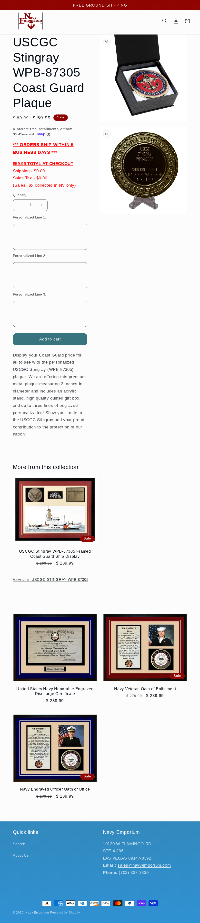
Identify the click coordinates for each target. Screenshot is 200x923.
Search (19, 844)
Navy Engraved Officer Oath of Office (55, 789)
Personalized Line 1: (29, 217)
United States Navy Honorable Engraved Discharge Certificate (55, 691)
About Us (21, 855)
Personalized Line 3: (29, 294)
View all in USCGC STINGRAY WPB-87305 (51, 580)
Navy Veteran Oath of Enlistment (145, 689)
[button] (10, 20)
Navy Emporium (37, 912)
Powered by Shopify (65, 912)
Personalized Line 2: (29, 256)
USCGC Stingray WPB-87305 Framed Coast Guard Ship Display (55, 553)
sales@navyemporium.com (144, 865)
